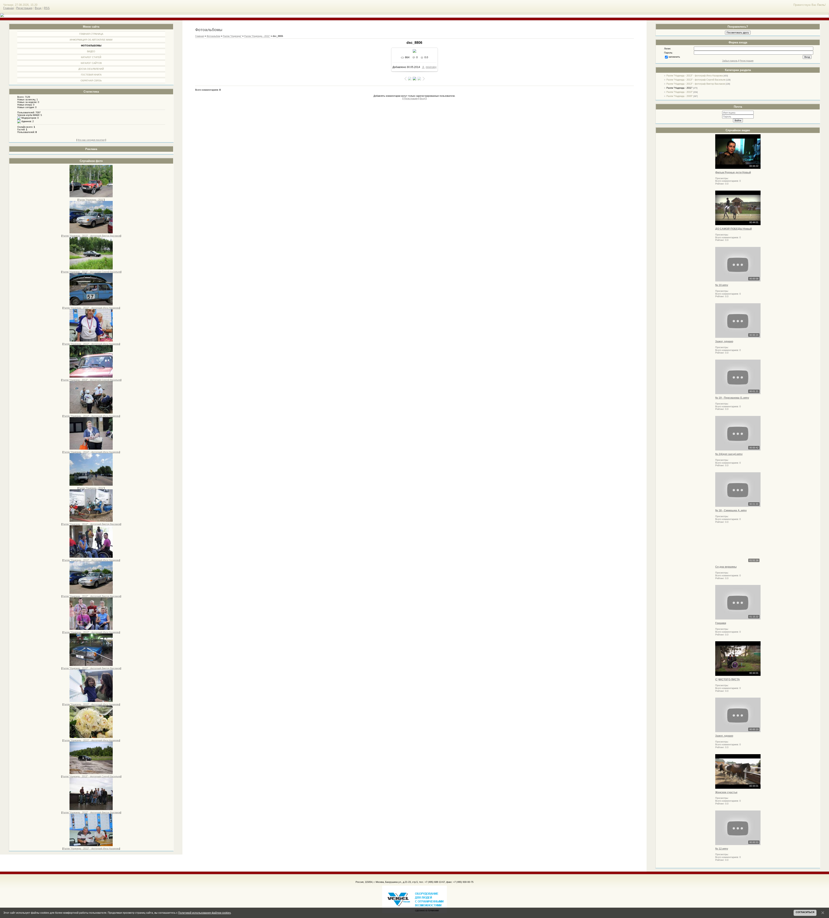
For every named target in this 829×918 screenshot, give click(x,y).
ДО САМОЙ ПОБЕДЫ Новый (733, 228)
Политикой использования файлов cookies (204, 912)
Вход (38, 8)
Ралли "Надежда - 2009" (679, 96)
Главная (8, 8)
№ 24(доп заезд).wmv (729, 454)
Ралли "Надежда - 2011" (91, 199)
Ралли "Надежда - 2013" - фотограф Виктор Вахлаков (91, 235)
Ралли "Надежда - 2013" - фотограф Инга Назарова (91, 308)
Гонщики (720, 623)
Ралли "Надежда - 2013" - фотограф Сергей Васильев (91, 271)
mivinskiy (431, 67)
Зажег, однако (724, 341)
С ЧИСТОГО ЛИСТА (727, 679)
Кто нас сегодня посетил (91, 140)
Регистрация (24, 8)
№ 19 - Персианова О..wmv (732, 397)
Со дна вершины (726, 566)
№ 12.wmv (721, 848)
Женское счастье (726, 792)
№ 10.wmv (721, 285)
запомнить (674, 56)
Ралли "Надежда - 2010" (679, 92)
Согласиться (805, 912)
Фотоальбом (213, 36)
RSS (47, 8)
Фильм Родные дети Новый (733, 172)
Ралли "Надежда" (232, 36)
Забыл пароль (730, 60)
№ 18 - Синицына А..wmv (731, 510)
